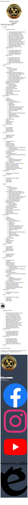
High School (11, 105)
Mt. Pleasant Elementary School (15, 39)
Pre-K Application (10, 162)
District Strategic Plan (10, 87)
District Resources (10, 83)
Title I (10, 117)
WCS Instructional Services (15, 101)
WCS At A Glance (13, 70)
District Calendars (12, 84)
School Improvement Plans (14, 79)
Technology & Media (13, 115)
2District (8, 63)
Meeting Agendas (10, 130)
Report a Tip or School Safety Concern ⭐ (15, 163)
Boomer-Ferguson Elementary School (17, 31)
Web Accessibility (10, 93)
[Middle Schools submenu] (6, 49)
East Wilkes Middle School (14, 51)
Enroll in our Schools (10, 144)
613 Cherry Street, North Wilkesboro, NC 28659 (11, 375)
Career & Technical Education (15, 108)
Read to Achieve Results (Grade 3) (16, 78)
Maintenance (8, 122)
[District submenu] (3, 66)
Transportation (9, 124)
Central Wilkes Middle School (15, 50)
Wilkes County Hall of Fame (12, 94)
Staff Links (8, 179)
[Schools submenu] (3, 28)
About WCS (8, 67)
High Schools (9, 137)
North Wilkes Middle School (15, 52)
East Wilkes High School (14, 57)
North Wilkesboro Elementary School (17, 41)
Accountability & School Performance (14, 72)
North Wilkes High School (14, 58)
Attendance (11, 158)
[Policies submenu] (10, 157)
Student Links (9, 180)
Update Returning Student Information (14, 168)
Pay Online (8, 155)
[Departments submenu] (3, 97)
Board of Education (13, 68)
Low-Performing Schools (14, 76)
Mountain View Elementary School (16, 38)
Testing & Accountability (14, 116)
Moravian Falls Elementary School (16, 36)
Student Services (12, 114)
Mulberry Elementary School (15, 40)
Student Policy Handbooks (14, 160)
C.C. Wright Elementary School (15, 34)
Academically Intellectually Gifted (16, 106)
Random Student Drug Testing (15, 159)
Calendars (8, 142)
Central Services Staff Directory (13, 82)
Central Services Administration (13, 81)
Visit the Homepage (5, 354)
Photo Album (9, 181)
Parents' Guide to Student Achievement (17, 154)
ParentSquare (9, 152)
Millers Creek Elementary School (16, 35)
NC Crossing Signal (10, 151)
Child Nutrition (9, 99)
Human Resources (10, 121)
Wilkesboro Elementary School (15, 46)
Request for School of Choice (12, 164)
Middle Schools (9, 136)
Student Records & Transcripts (12, 167)
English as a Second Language (15, 109)
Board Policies (9, 128)
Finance (7, 120)
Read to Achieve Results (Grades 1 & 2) (17, 77)
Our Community (9, 89)
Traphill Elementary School (14, 45)
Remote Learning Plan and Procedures (17, 149)
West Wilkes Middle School (15, 54)
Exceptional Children (13, 110)
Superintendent (9, 92)
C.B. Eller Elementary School (15, 33)
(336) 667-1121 (7, 376)
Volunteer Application (10, 169)
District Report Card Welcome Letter (16, 73)
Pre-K (10, 111)
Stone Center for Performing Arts (13, 90)
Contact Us (11, 71)
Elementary (11, 103)
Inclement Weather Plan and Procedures (17, 147)
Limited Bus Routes (13, 148)
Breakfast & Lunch (10, 141)
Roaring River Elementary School (16, 43)
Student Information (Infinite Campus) (17, 112)
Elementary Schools (10, 135)
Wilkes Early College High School (16, 62)
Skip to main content (5, 1)
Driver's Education (10, 119)
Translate (11, 379)
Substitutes (8, 174)
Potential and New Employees (12, 173)
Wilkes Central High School (15, 61)
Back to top (5, 382)
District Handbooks (13, 85)
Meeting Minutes (9, 131)
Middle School (12, 104)
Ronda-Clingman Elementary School (17, 44)
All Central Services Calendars (12, 178)
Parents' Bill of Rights (10, 153)
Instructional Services (10, 100)
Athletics (8, 98)
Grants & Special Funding (11, 88)
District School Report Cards (15, 74)
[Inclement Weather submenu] (14, 146)
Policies (7, 157)
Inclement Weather (10, 146)
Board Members (9, 127)
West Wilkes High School (14, 60)
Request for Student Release (12, 165)
